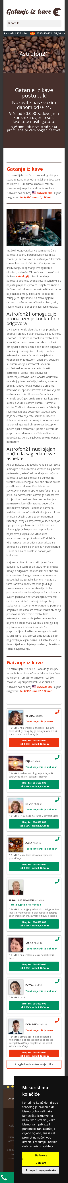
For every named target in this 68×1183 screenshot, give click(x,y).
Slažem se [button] (41, 1155)
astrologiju (23, 276)
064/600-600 (44, 193)
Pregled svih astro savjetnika (34, 1064)
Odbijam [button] (41, 1162)
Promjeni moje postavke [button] (41, 1170)
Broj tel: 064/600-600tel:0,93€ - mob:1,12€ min (34, 738)
